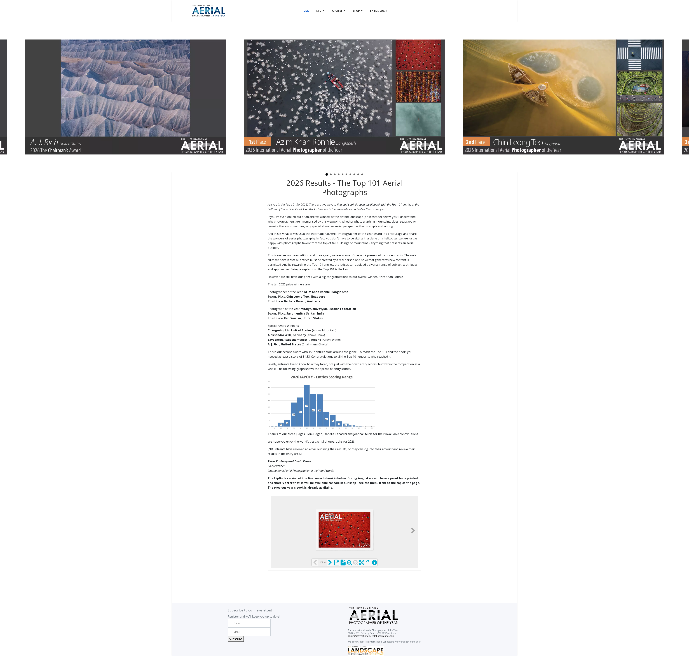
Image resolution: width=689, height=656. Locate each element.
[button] (320, 11)
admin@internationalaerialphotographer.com (371, 635)
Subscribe (235, 639)
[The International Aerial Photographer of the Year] (227, 10)
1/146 (322, 562)
